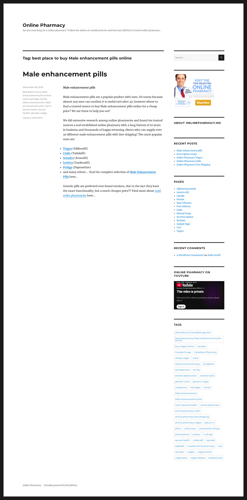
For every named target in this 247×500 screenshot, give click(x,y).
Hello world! (214, 255)
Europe (180, 199)
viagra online (205, 452)
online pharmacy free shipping (192, 416)
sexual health (182, 440)
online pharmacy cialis (187, 410)
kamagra (34, 99)
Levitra (68, 162)
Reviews (181, 220)
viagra (43, 113)
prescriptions (182, 434)
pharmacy (190, 428)
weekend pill (215, 457)
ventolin (179, 452)
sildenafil (198, 440)
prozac (196, 434)
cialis (25, 99)
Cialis (67, 153)
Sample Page (183, 224)
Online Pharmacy (44, 25)
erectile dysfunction (186, 375)
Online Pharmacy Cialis (189, 161)
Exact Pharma (184, 202)
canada (201, 346)
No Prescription (185, 217)
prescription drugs (209, 428)
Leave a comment (33, 117)
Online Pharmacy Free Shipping (193, 164)
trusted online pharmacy (201, 446)
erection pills (207, 375)
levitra (43, 99)
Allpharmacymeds (186, 188)
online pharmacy (209, 405)
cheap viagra (182, 358)
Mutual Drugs (184, 213)
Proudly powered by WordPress (60, 485)
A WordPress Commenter (190, 255)
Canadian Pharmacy (205, 352)
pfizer (178, 428)
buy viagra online (184, 346)
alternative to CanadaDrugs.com (193, 332)
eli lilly (196, 369)
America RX (183, 192)
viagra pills (181, 457)
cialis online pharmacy (187, 364)
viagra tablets (197, 457)
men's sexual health (186, 405)
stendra (35, 113)
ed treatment (182, 369)
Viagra (180, 231)
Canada (180, 195)
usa (220, 446)
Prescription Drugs (187, 154)
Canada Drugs (183, 352)
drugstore (208, 364)
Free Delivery (184, 206)
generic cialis (182, 381)
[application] (199, 295)
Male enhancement (33, 102)
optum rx (209, 422)
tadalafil (179, 446)
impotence (181, 387)
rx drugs (207, 434)
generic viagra (201, 381)
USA (179, 227)
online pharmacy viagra (188, 422)
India (179, 210)
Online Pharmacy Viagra (189, 157)
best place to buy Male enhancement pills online (198, 339)
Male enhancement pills (65, 74)
